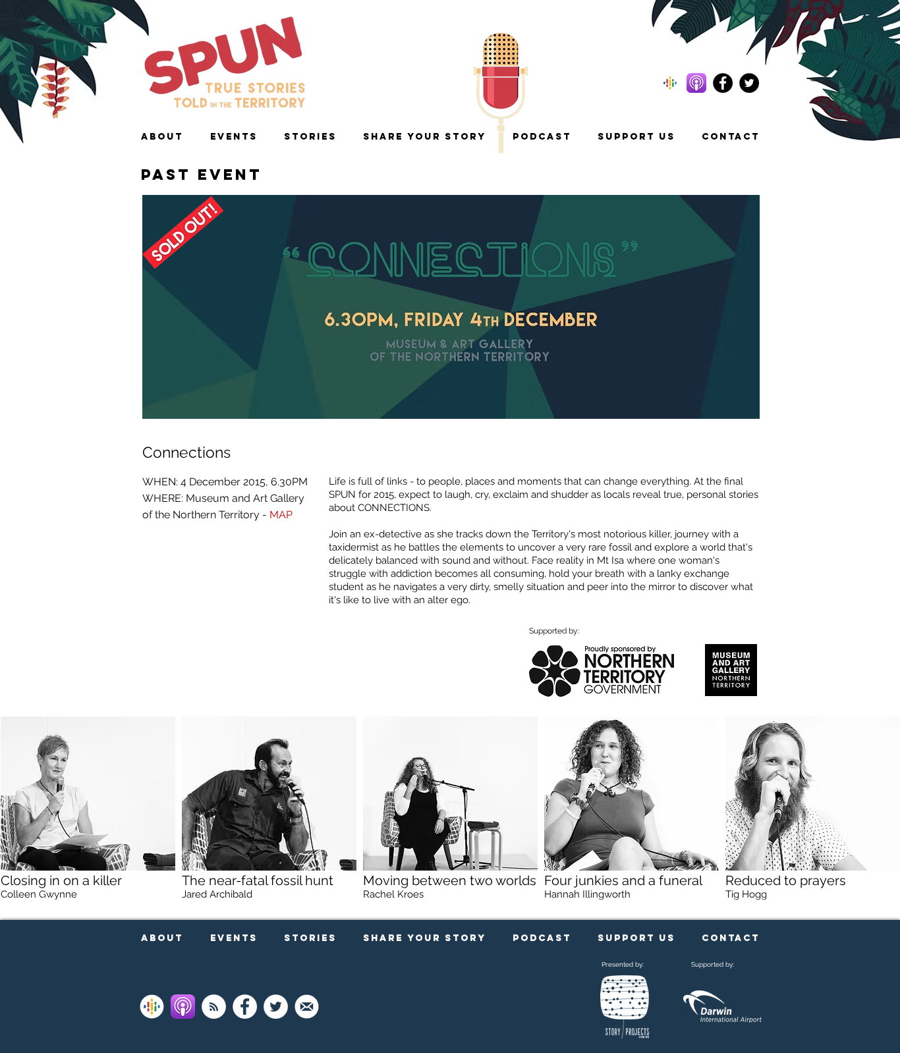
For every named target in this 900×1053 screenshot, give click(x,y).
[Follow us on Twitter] (749, 83)
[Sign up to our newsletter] (307, 1006)
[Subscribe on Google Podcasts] (152, 1006)
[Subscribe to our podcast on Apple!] (696, 83)
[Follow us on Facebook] (723, 83)
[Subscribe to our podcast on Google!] (670, 83)
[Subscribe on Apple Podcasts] (183, 1006)
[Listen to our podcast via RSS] (214, 1006)
